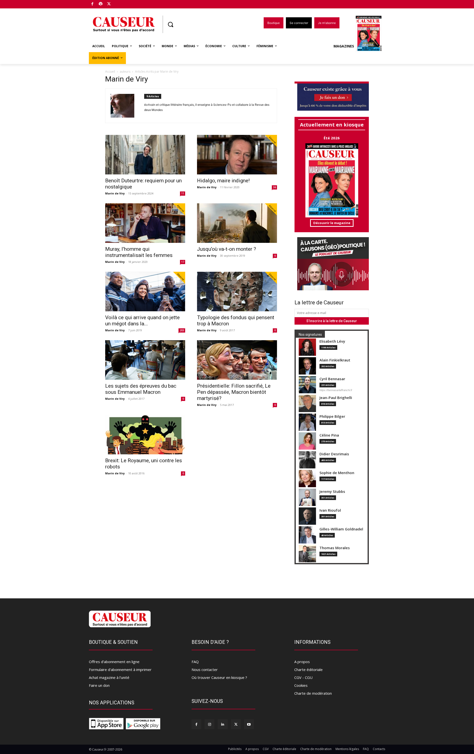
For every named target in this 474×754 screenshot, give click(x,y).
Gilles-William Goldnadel (341, 529)
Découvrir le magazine (331, 223)
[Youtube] (249, 724)
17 (182, 262)
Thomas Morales (334, 547)
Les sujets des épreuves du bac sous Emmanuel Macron (140, 389)
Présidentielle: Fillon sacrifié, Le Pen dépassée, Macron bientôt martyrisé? (234, 392)
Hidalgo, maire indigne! (223, 181)
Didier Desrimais (334, 454)
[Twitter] (109, 4)
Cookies (301, 685)
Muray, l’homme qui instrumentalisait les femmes (139, 252)
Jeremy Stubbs (332, 491)
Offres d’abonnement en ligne (114, 661)
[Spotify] (100, 4)
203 (182, 330)
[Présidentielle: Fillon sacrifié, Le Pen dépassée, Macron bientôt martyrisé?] (237, 360)
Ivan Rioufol (330, 510)
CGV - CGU (303, 677)
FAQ (195, 661)
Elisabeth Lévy (332, 341)
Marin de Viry (115, 193)
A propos (302, 661)
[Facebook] (92, 4)
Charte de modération (313, 693)
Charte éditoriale (308, 669)
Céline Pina (329, 435)
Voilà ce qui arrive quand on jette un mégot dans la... (142, 320)
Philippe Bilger (332, 416)
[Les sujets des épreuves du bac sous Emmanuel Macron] (145, 360)
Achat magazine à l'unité (109, 677)
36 (274, 187)
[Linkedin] (222, 724)
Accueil (110, 71)
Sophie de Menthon (336, 472)
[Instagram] (209, 724)
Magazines (344, 46)
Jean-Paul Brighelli (335, 397)
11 (182, 193)
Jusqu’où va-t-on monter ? (226, 249)
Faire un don (99, 685)
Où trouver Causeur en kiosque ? (219, 677)
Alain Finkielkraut (334, 360)
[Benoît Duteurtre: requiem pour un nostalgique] (145, 154)
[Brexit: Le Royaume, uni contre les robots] (145, 434)
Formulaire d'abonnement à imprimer (120, 669)
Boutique (121, 3)
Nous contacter (205, 669)
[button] (170, 24)
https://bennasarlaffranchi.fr (335, 390)
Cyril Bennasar (332, 379)
